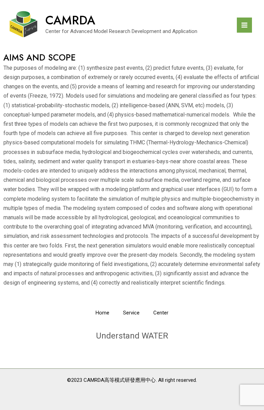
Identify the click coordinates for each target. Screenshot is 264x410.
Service (131, 313)
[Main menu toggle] (244, 25)
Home (102, 313)
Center (160, 313)
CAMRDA (70, 20)
